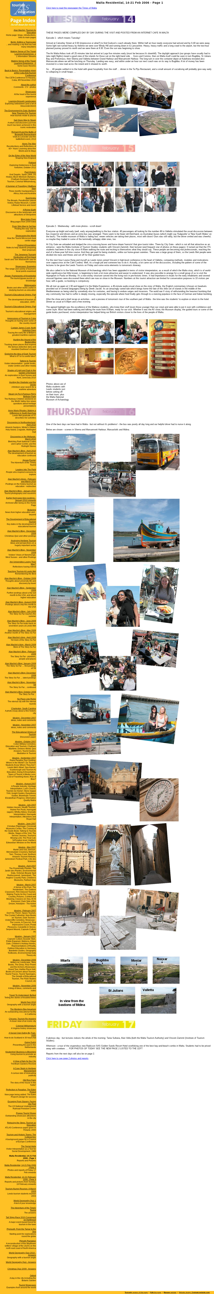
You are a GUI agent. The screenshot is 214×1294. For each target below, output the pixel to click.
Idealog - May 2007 (27, 847)
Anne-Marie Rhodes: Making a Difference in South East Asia (22, 411)
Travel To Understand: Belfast (22, 995)
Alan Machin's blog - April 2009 (22, 637)
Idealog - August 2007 (26, 784)
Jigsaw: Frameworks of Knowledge (20, 276)
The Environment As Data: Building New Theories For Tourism (20, 112)
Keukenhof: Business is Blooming (21, 1052)
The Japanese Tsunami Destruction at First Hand (25, 255)
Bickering (31, 510)
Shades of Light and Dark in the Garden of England (21, 371)
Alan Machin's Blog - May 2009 (22, 630)
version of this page (136, 1292)
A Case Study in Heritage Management (24, 1069)
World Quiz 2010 (28, 1002)
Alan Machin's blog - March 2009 (21, 644)
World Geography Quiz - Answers (21, 1262)
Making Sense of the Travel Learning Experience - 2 (23, 62)
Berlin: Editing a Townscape (23, 42)
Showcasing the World (26, 236)
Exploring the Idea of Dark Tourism (20, 354)
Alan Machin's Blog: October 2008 (20, 692)
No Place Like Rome (26, 699)
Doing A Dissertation (27, 245)
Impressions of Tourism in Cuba (21, 318)
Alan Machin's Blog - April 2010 (22, 451)
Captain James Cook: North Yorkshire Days (23, 329)
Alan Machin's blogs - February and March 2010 (22, 480)
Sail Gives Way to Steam (25, 120)
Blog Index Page (28, 219)
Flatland (32, 162)
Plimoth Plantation (27, 1241)
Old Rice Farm (29, 1080)
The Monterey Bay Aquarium (23, 1009)
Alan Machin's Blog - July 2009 (22, 611)
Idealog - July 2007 (27, 805)
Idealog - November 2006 (24, 986)
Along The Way (29, 144)
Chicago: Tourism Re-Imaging (22, 1019)
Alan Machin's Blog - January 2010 (20, 491)
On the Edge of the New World (22, 155)
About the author (28, 85)
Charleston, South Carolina (23, 708)
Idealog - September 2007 (24, 758)
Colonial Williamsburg (26, 1026)
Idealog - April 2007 (27, 866)
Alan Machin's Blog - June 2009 (21, 621)
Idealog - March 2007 (26, 885)
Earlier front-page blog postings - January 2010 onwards (21, 499)
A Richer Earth (29, 210)
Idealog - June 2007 (27, 824)
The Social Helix (28, 1146)
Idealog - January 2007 (25, 936)
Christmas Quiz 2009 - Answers (22, 1269)
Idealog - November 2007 (24, 725)
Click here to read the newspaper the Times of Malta (71, 8)
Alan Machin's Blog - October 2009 (20, 578)
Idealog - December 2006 (24, 960)
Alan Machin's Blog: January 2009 (20, 663)
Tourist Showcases (27, 1285)
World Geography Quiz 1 (25, 1201)
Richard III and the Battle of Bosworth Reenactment (24, 133)
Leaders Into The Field (26, 469)
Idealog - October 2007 (25, 741)
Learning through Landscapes (22, 101)
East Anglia (31, 198)
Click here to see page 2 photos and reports (67, 1058)
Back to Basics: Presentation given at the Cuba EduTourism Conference (20, 73)
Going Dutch (30, 1042)
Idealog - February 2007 (25, 910)
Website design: (194, 1292)
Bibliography (30, 285)
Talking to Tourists (28, 361)
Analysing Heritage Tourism (23, 541)
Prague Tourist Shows (26, 1113)
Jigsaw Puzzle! (29, 460)
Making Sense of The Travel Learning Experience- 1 (23, 52)
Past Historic (30, 172)
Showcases (30, 92)
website (170, 1292)
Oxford (33, 1275)
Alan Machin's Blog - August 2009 (21, 602)
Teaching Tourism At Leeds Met (22, 571)
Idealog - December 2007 (24, 718)
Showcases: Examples (25, 266)
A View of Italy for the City (24, 1061)
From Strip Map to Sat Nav (24, 226)
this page (155, 1292)
